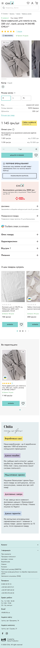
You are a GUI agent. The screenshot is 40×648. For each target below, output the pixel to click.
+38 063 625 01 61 (7, 587)
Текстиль (12, 13)
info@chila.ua (5, 612)
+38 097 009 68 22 (7, 590)
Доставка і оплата (7, 559)
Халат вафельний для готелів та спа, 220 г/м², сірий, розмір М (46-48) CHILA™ (14, 388)
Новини (3, 564)
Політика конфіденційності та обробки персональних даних (19, 573)
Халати (18, 13)
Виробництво (5, 562)
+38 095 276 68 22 (7, 593)
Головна (5, 13)
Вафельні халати (26, 13)
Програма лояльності (8, 556)
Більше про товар (8, 115)
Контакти (4, 567)
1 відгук (19, 31)
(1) (12, 383)
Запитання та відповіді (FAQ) (11, 576)
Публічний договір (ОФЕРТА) (11, 569)
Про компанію (6, 554)
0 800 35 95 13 (6, 584)
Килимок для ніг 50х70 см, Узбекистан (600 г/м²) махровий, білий (12, 309)
